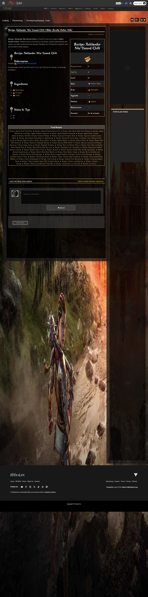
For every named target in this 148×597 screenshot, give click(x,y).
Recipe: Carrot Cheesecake (28, 159)
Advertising (109, 481)
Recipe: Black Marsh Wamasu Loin (39, 147)
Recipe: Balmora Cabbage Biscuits (36, 142)
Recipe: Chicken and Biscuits (72, 161)
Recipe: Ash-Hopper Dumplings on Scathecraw (36, 138)
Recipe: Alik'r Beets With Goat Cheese (77, 131)
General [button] (53, 8)
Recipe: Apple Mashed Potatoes (63, 133)
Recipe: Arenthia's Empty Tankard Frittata (33, 136)
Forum (24, 481)
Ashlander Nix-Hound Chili (26, 63)
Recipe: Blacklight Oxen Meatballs (67, 147)
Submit (62, 208)
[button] (119, 3)
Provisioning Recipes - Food (38, 20)
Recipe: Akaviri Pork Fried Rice (20, 131)
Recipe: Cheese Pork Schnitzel (70, 159)
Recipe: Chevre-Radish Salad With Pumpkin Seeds (40, 161)
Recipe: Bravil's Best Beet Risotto (42, 152)
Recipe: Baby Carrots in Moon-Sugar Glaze (33, 140)
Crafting (5, 20)
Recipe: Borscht (52, 149)
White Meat (96, 84)
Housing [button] (110, 8)
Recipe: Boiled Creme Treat (34, 149)
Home (12, 481)
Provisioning (17, 20)
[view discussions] (132, 20)
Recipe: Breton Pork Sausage (31, 154)
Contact (37, 481)
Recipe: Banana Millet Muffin (62, 142)
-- (89, 96)
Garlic (93, 102)
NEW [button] (46, 8)
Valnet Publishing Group (130, 487)
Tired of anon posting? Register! (90, 181)
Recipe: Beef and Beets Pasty (68, 145)
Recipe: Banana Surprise (84, 142)
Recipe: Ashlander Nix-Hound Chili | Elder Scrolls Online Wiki (40, 30)
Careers (117, 481)
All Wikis (18, 481)
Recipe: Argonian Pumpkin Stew (63, 136)
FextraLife (109, 487)
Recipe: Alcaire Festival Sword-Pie (47, 131)
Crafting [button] (87, 8)
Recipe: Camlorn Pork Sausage (80, 154)
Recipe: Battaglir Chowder (44, 145)
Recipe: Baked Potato (78, 140)
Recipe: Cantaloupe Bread (39, 156)
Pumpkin (94, 90)
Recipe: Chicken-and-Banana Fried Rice (38, 163)
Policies (134, 481)
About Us (30, 481)
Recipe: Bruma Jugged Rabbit (56, 154)
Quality (74, 72)
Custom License (50, 492)
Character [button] (62, 8)
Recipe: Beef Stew (88, 145)
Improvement (76, 67)
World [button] (95, 8)
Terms (123, 481)
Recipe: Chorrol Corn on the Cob (68, 163)
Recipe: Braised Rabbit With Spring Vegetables (78, 149)
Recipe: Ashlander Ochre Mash (67, 138)
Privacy (128, 481)
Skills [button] (70, 8)
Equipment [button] (78, 8)
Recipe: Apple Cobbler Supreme (37, 133)
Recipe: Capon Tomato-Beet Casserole (66, 156)
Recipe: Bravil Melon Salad (67, 152)
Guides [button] (102, 8)
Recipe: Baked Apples (59, 140)
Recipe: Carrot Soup (48, 159)
